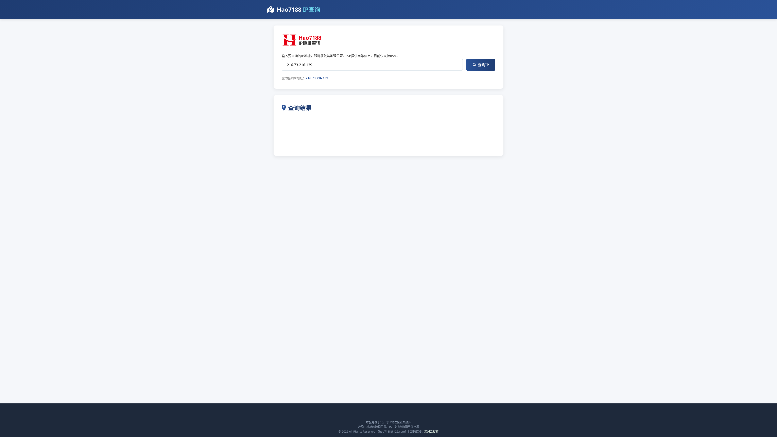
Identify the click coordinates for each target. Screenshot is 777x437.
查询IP (483, 64)
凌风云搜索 (431, 431)
